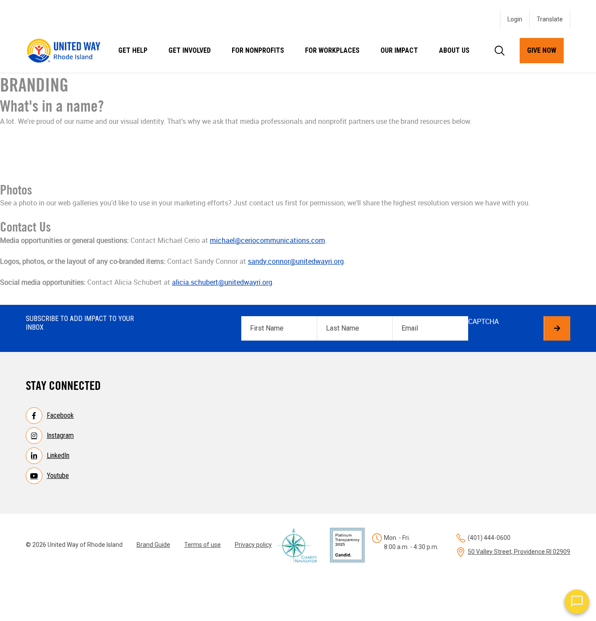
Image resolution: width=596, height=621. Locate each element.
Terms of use (202, 544)
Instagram (60, 435)
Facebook (60, 415)
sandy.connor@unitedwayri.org (296, 261)
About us (454, 50)
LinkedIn (58, 455)
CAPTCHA (483, 321)
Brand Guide (153, 544)
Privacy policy (253, 544)
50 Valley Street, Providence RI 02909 (519, 551)
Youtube (58, 475)
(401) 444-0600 (489, 537)
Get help (132, 50)
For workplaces (332, 50)
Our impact (399, 50)
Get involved (189, 50)
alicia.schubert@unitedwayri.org (222, 282)
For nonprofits (258, 50)
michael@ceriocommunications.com (267, 240)
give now (541, 50)
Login (514, 19)
